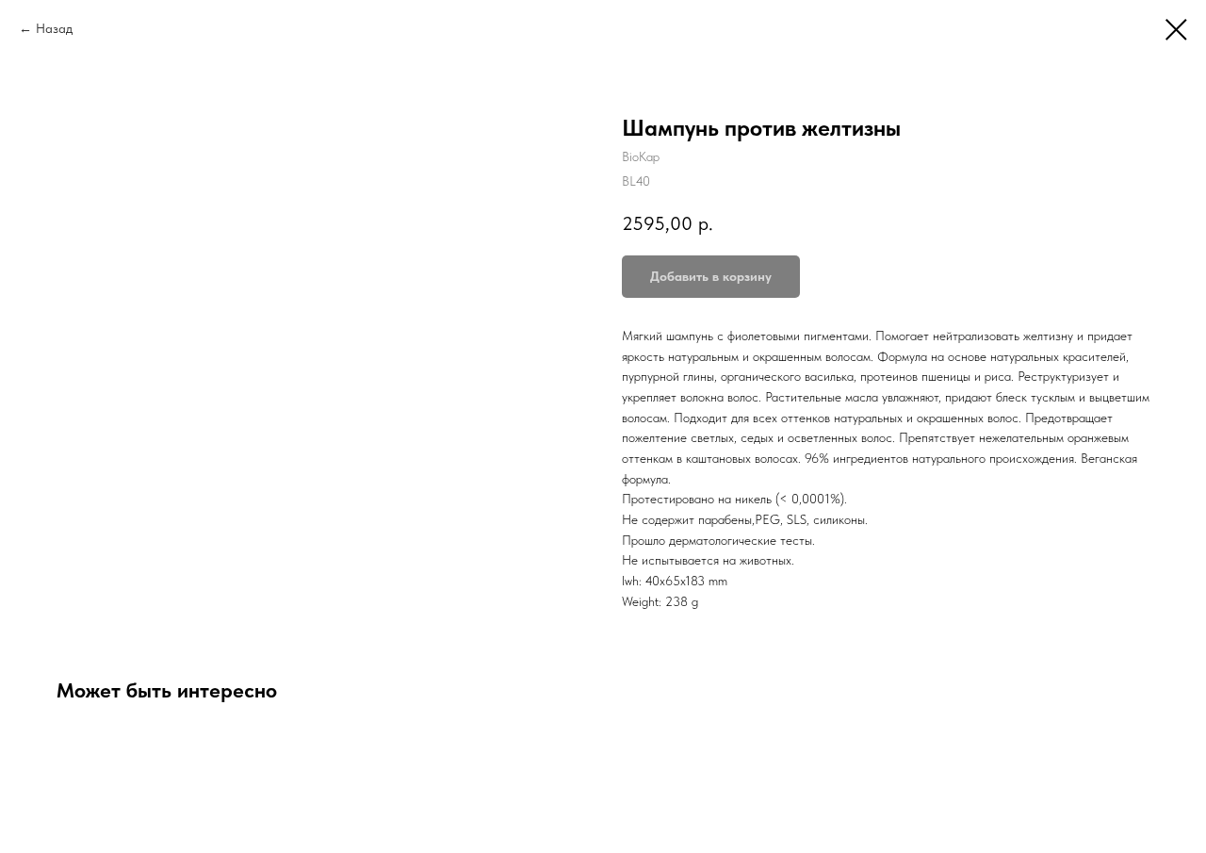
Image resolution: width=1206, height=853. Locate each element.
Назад (54, 28)
